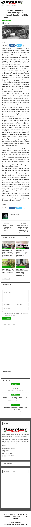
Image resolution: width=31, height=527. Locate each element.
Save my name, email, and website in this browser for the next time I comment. (15, 314)
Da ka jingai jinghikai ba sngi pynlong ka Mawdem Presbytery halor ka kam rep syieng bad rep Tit (22, 229)
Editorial (25, 516)
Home (7, 514)
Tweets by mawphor (7, 463)
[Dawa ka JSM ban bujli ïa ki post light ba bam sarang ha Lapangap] (8, 263)
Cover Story (7, 516)
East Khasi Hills (15, 384)
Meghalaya (12, 514)
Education (13, 516)
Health (18, 516)
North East (19, 514)
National (25, 514)
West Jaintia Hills (6, 20)
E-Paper (16, 518)
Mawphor (6, 524)
